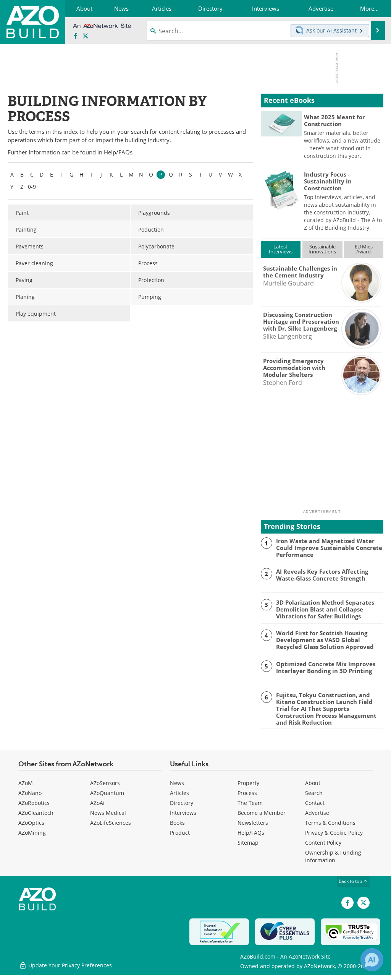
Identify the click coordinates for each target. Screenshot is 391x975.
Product (180, 832)
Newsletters (253, 822)
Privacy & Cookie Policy (334, 832)
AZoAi (97, 802)
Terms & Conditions (330, 822)
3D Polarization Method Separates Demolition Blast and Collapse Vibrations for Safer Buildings (325, 609)
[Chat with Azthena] (371, 959)
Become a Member (262, 812)
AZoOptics (31, 822)
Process (247, 793)
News (177, 783)
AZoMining (32, 832)
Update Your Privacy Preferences (69, 965)
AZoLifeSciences (110, 822)
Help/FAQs (118, 152)
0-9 (32, 186)
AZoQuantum (107, 793)
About (312, 783)
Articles (179, 793)
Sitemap (248, 842)
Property (248, 783)
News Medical (108, 812)
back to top (351, 881)
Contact (315, 802)
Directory (181, 802)
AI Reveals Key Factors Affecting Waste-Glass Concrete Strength (322, 575)
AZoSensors (105, 783)
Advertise (317, 812)
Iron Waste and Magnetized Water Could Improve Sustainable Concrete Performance (329, 547)
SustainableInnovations (322, 249)
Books (177, 822)
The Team (250, 802)
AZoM (25, 783)
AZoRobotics (34, 802)
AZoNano (30, 793)
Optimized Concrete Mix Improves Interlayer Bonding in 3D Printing (325, 667)
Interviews (183, 812)
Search (314, 793)
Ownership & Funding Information (333, 856)
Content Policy (323, 842)
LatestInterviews (280, 249)
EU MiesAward (364, 249)
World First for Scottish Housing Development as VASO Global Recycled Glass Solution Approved (325, 639)
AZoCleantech (35, 812)
